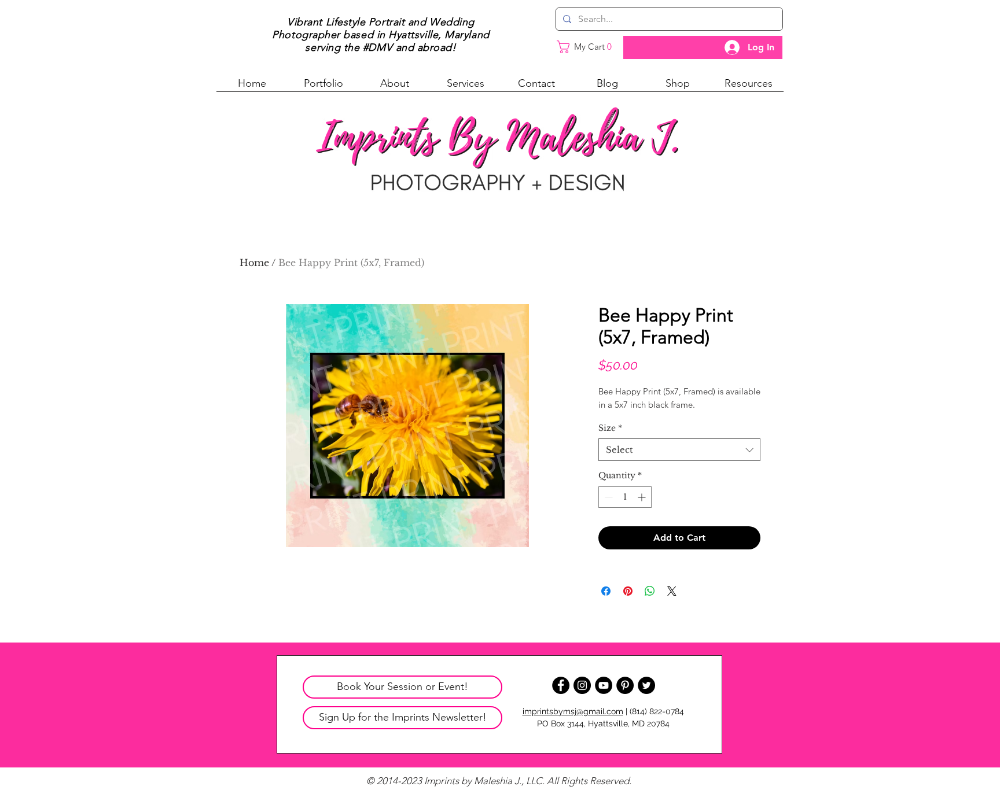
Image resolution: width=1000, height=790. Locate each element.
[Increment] (642, 497)
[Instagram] (582, 685)
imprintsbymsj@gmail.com (573, 711)
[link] (589, 46)
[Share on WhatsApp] (650, 591)
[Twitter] (646, 685)
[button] (323, 87)
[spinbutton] (625, 497)
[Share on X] (672, 591)
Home (254, 262)
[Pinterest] (625, 685)
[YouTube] (603, 685)
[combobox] (679, 449)
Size (610, 428)
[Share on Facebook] (606, 591)
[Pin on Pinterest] (628, 591)
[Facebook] (560, 685)
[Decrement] (607, 497)
